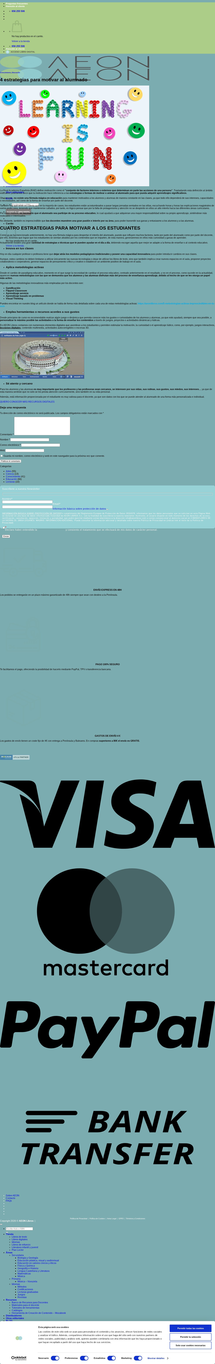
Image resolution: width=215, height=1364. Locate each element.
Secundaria (18, 1255)
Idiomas (16, 1242)
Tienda (9, 1234)
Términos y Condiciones (135, 1219)
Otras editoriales (15, 1318)
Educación (16, 72)
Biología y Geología (28, 1258)
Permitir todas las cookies (190, 1328)
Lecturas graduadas (28, 1292)
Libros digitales (19, 1239)
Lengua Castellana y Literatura (33, 1271)
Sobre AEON (12, 1195)
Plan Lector (18, 1250)
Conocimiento (5, 72)
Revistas (22, 1297)
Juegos (21, 1294)
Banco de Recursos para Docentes (30, 1302)
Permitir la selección (190, 1337)
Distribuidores (14, 1315)
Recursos (11, 1300)
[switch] (84, 1358)
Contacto (10, 1198)
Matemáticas (24, 1273)
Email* (56, 504)
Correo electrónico (10, 445)
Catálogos (17, 1310)
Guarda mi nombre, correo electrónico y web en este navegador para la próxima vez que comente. (54, 456)
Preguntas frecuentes (17, 3)
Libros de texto (19, 1237)
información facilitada (51, 530)
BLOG (9, 1321)
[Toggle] (107, 509)
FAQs (9, 1201)
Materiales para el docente (25, 1305)
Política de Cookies (97, 1219)
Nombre (5, 439)
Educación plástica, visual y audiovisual (38, 1260)
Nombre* (7, 499)
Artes (8, 471)
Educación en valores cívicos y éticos (37, 1263)
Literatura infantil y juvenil (25, 1247)
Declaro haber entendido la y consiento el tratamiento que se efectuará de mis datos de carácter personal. (81, 530)
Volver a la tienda (21, 41)
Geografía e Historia (28, 1268)
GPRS (121, 1219)
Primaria (16, 1279)
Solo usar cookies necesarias (190, 1345)
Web (2, 450)
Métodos (22, 1286)
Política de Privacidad (78, 1219)
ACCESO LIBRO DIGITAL (22, 52)
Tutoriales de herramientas (25, 1307)
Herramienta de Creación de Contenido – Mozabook (39, 1313)
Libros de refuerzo (21, 1244)
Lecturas (10, 482)
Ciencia (10, 474)
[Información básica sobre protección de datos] (107, 509)
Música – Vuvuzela (27, 1281)
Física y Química (26, 1265)
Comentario (7, 434)
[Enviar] (7, 1232)
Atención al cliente (15, 6)
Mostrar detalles (156, 1358)
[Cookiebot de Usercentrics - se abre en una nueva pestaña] (19, 1358)
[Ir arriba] (1, 1224)
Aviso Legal (111, 1219)
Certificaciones (25, 1289)
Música (21, 1276)
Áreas (9, 1252)
